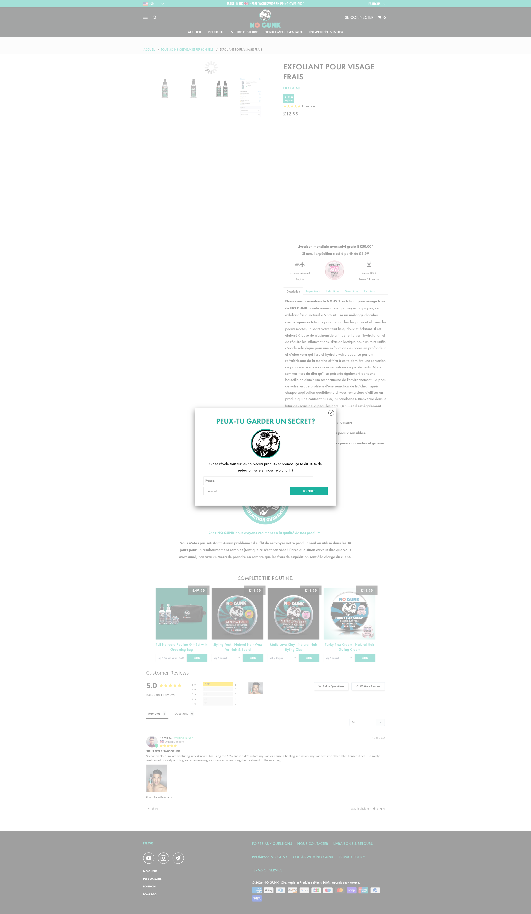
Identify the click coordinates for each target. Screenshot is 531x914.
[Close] (331, 412)
